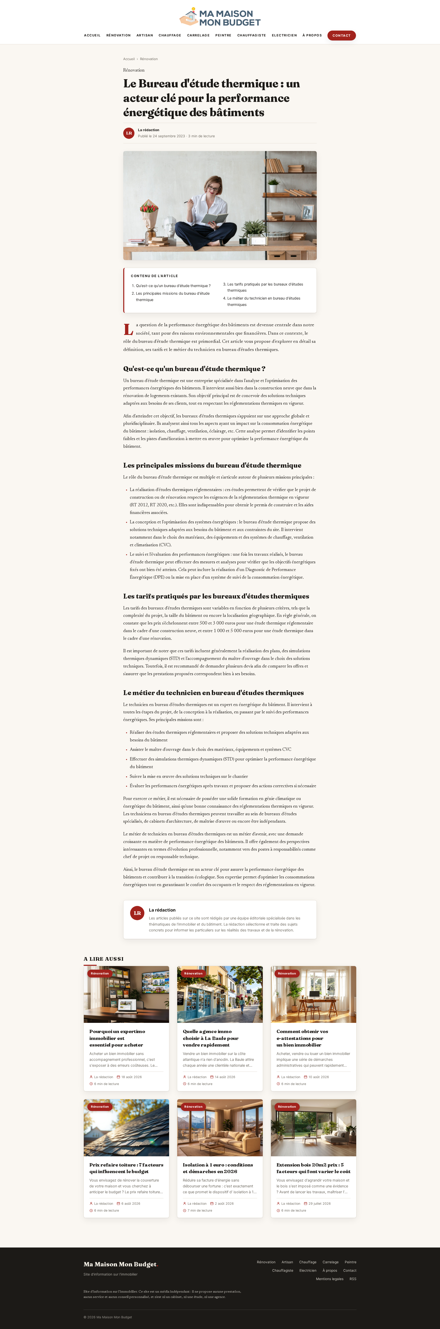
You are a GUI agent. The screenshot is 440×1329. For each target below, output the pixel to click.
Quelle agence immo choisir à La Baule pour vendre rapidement (211, 1038)
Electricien (284, 35)
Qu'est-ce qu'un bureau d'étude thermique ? (173, 285)
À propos (312, 35)
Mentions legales (329, 1279)
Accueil (92, 35)
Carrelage (198, 35)
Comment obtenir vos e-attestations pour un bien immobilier (302, 1038)
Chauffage (170, 35)
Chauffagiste (251, 35)
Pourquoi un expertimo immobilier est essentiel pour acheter (117, 1038)
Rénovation (118, 35)
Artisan (144, 35)
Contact (342, 35)
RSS (353, 1279)
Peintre (223, 35)
